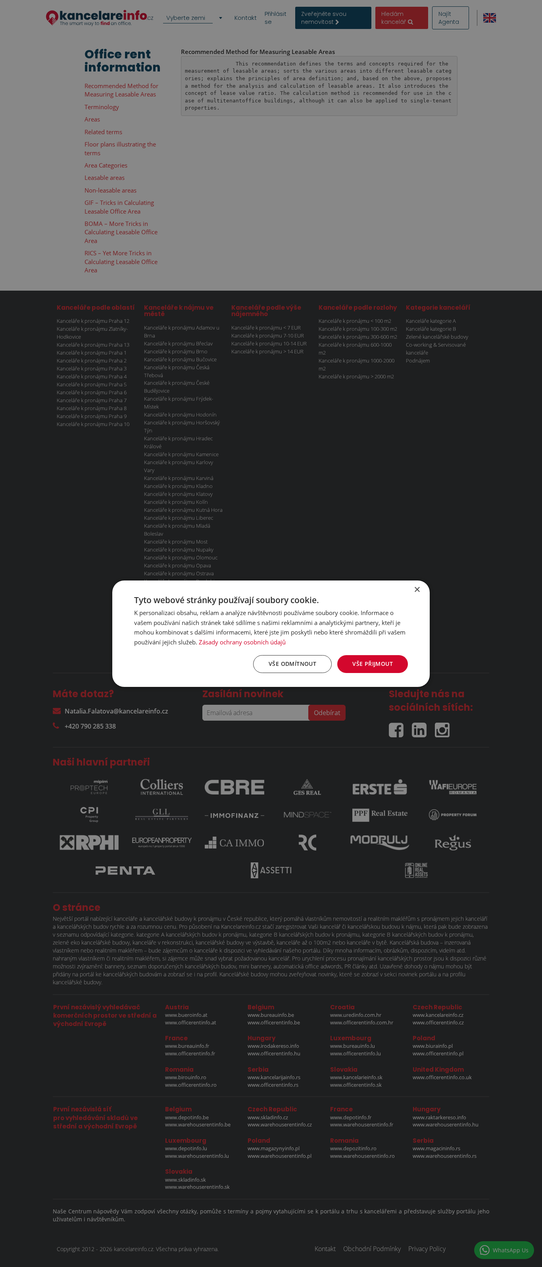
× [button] (417, 589)
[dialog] (271, 633)
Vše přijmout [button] (372, 663)
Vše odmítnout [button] (292, 663)
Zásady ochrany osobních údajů (242, 642)
